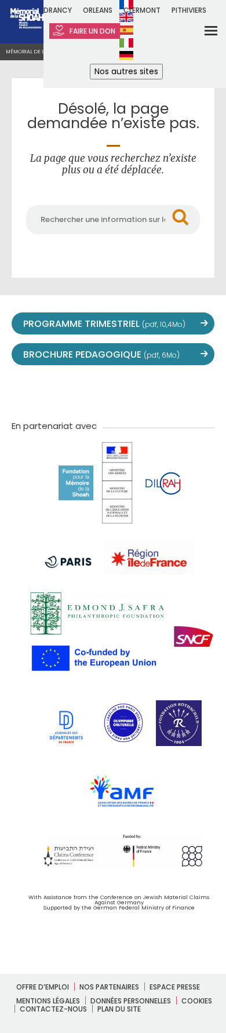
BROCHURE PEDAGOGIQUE (101, 354)
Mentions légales (48, 1001)
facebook (62, 391)
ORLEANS (97, 10)
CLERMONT (142, 10)
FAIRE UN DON (91, 31)
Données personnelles (130, 1001)
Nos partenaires (109, 987)
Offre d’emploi (42, 987)
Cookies (196, 1001)
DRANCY (57, 10)
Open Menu (203, 30)
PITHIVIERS (189, 10)
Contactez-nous (53, 1009)
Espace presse (175, 987)
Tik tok (138, 391)
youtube (87, 391)
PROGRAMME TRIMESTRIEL (104, 323)
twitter (36, 391)
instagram (113, 391)
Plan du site (119, 1009)
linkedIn (164, 391)
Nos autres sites (126, 71)
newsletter (189, 391)
